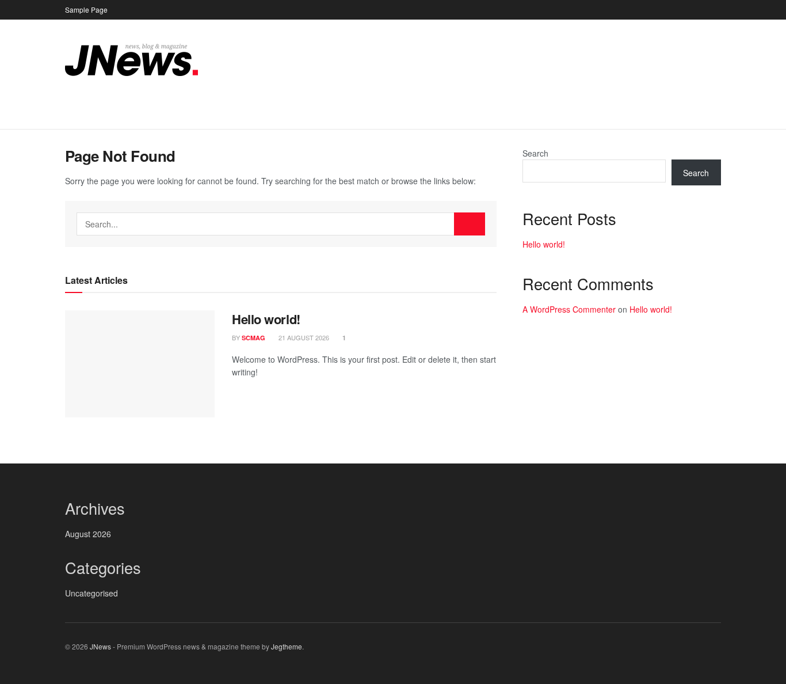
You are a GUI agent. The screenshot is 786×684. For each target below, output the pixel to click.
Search (535, 153)
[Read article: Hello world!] (140, 363)
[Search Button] (716, 114)
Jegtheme (286, 646)
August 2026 (88, 533)
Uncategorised (91, 593)
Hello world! (266, 319)
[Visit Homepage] (131, 60)
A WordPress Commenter (569, 309)
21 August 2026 (303, 337)
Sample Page (86, 9)
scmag (253, 337)
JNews (100, 646)
